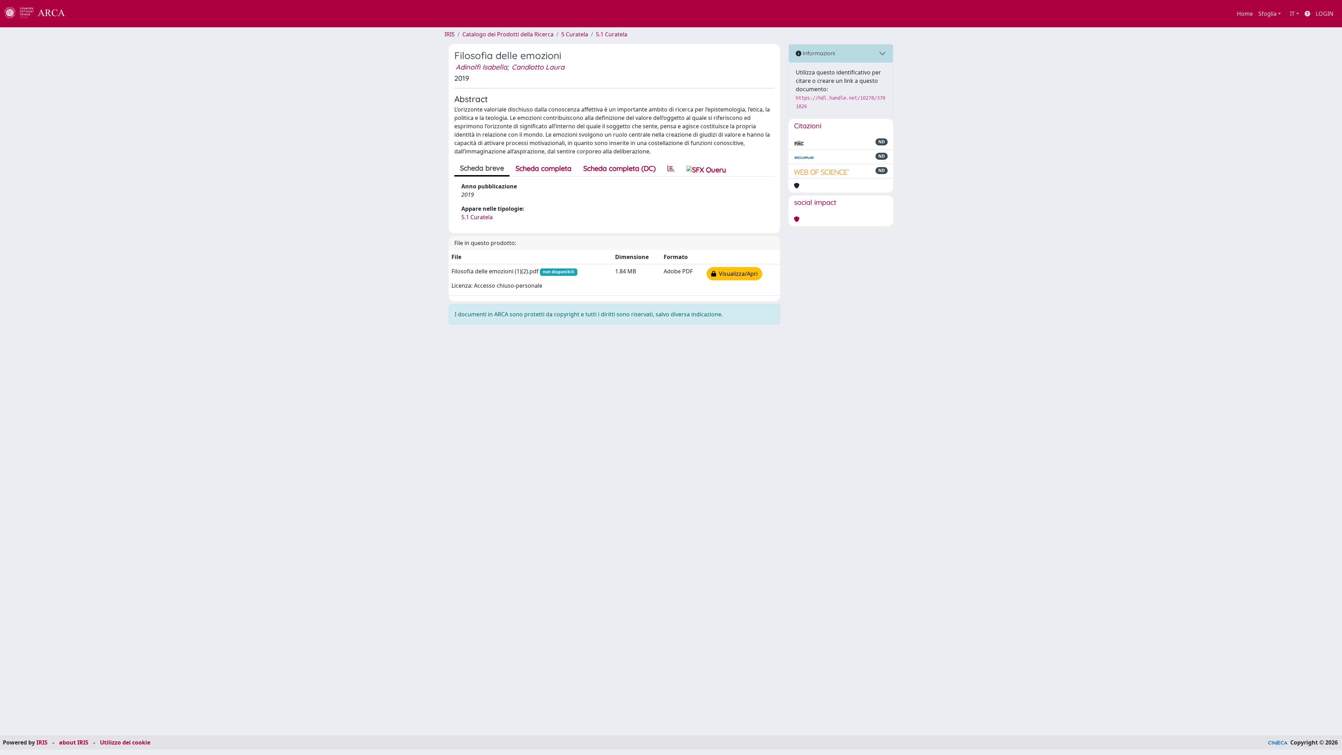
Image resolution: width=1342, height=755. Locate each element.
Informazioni (818, 53)
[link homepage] (38, 13)
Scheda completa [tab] (543, 168)
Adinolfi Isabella (481, 67)
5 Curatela (574, 34)
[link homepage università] (83, 13)
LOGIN (1324, 13)
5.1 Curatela (611, 34)
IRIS (450, 34)
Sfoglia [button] (1267, 13)
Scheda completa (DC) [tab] (619, 168)
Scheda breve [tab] (482, 168)
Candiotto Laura (538, 67)
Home (1245, 13)
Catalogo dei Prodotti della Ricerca (508, 34)
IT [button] (1292, 13)
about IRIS (73, 742)
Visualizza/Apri (737, 274)
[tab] (671, 168)
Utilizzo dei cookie (125, 742)
